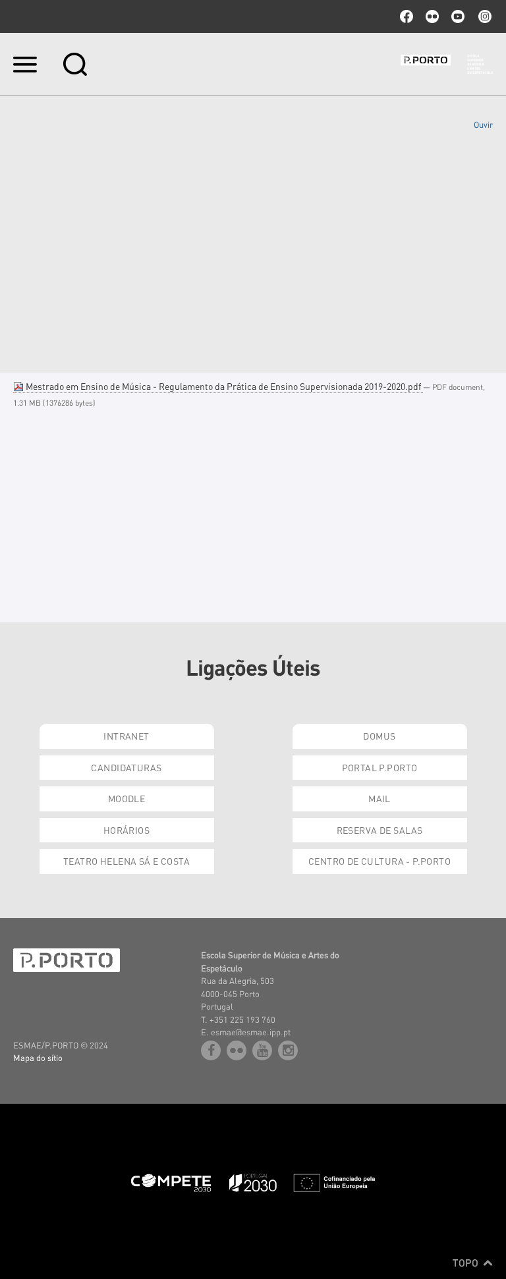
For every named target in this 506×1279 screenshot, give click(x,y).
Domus (379, 736)
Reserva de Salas (380, 830)
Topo (467, 1262)
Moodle (127, 798)
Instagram (483, 16)
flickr (432, 16)
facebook (406, 16)
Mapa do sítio (38, 1057)
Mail (379, 798)
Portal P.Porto (380, 767)
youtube (457, 16)
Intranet (126, 736)
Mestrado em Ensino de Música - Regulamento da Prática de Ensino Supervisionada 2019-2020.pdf (223, 386)
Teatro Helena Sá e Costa (126, 861)
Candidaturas (126, 767)
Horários (126, 830)
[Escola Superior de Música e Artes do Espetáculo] (447, 64)
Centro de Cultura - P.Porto (379, 861)
